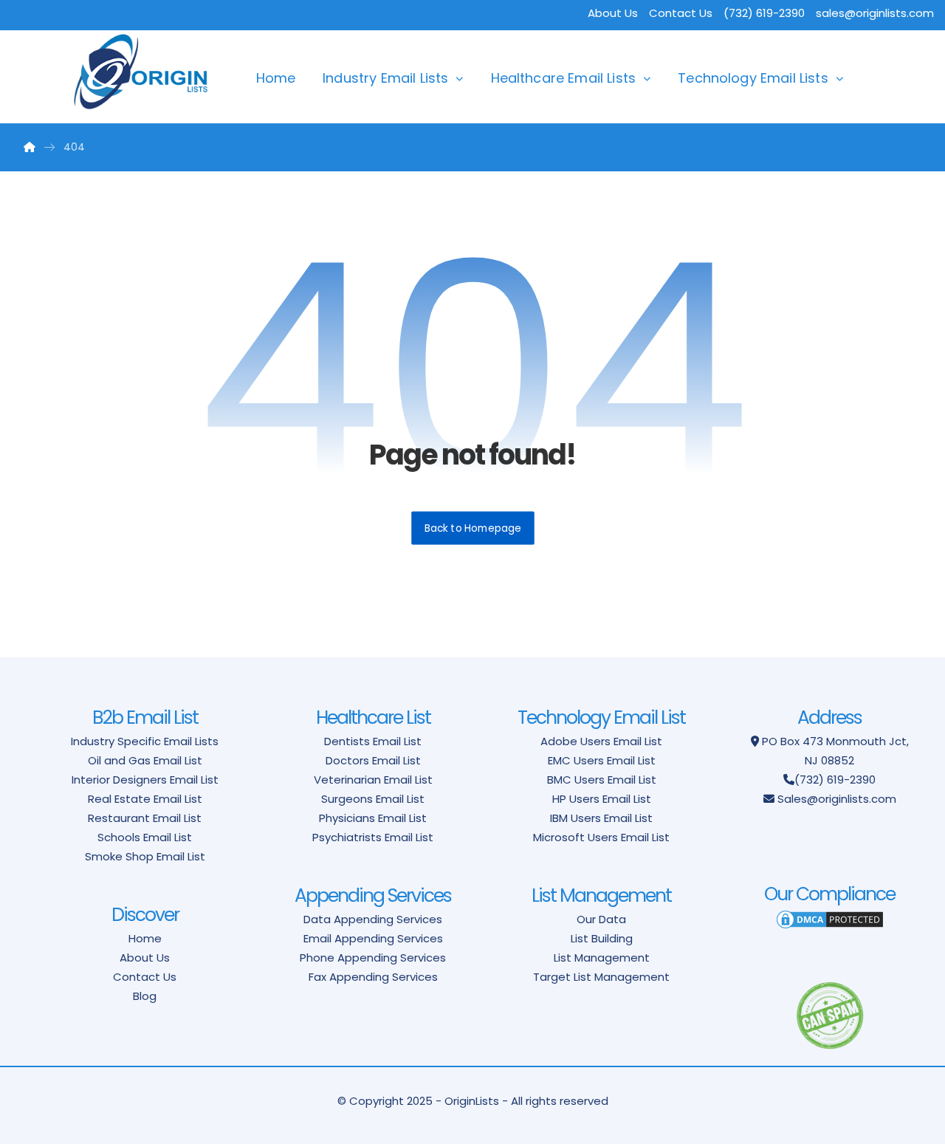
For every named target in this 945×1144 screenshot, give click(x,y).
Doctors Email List (373, 760)
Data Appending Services (372, 919)
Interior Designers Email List (145, 779)
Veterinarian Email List (373, 779)
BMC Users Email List (601, 779)
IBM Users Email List (601, 818)
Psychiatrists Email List (372, 837)
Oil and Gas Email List (145, 760)
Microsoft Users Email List (601, 837)
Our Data (601, 919)
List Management (602, 957)
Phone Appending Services (373, 957)
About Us (613, 13)
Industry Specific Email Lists (145, 741)
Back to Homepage (473, 528)
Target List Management (601, 976)
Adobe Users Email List (601, 741)
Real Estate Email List (145, 798)
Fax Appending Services (373, 976)
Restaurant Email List (145, 818)
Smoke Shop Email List (145, 856)
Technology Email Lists (753, 78)
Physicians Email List (373, 818)
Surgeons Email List (373, 798)
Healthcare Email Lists (563, 78)
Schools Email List (144, 837)
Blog (145, 996)
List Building (602, 938)
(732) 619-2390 (835, 779)
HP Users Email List (601, 798)
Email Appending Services (373, 938)
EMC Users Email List (602, 760)
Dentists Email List (373, 741)
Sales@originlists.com (836, 798)
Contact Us (680, 13)
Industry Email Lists (385, 78)
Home (276, 78)
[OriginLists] (140, 71)
